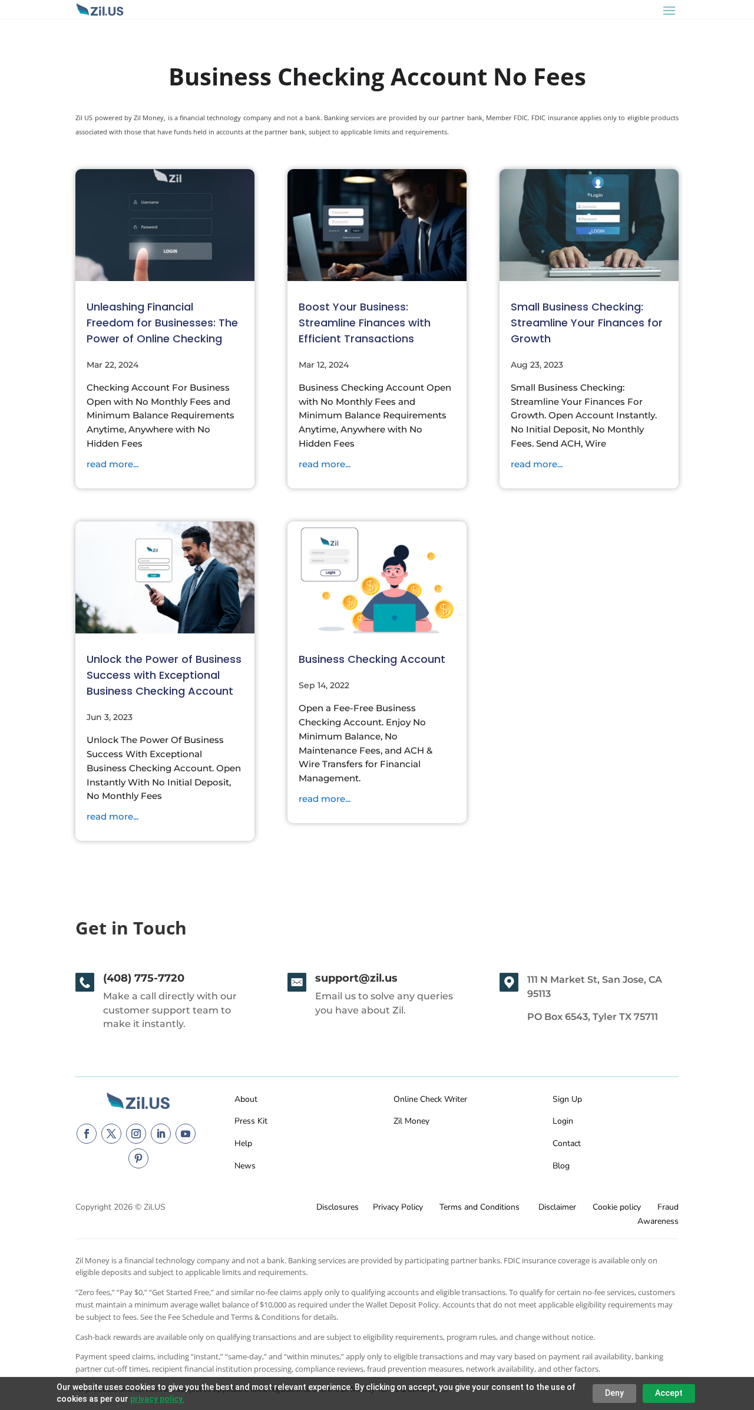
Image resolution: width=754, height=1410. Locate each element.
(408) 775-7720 (143, 978)
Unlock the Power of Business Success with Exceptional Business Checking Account (164, 675)
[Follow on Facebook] (87, 1134)
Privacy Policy (398, 1207)
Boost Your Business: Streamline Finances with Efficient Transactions (365, 322)
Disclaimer (557, 1207)
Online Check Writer (430, 1099)
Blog (561, 1165)
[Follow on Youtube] (186, 1134)
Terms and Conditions (479, 1207)
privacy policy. (157, 1399)
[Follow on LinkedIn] (161, 1134)
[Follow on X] (111, 1134)
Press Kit (250, 1121)
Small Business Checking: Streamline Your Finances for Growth (587, 322)
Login (563, 1121)
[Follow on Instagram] (136, 1134)
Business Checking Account (372, 659)
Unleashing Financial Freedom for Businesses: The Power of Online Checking (162, 322)
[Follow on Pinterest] (138, 1158)
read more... (112, 464)
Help (243, 1143)
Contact (567, 1143)
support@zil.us (356, 978)
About (245, 1099)
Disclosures (337, 1207)
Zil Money (411, 1121)
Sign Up (567, 1099)
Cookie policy (617, 1207)
